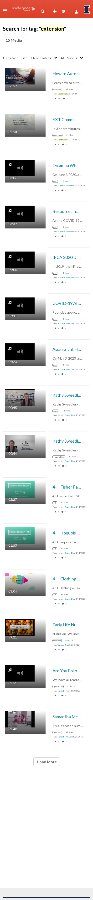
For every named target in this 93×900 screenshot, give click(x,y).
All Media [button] (69, 58)
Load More (46, 761)
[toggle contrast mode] (63, 11)
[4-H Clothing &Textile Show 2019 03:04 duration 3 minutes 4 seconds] (20, 581)
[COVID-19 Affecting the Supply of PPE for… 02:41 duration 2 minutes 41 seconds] (20, 305)
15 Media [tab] (14, 40)
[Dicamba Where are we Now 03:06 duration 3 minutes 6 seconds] (20, 167)
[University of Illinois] (87, 9)
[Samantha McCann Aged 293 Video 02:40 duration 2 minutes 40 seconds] (20, 719)
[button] (6, 9)
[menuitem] (42, 11)
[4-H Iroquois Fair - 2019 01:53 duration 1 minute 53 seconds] (20, 535)
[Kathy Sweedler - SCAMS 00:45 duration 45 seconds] (20, 397)
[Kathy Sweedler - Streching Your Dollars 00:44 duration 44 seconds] (20, 443)
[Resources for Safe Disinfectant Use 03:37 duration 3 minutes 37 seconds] (20, 213)
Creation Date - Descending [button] (27, 58)
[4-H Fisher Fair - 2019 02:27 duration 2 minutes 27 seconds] (20, 489)
